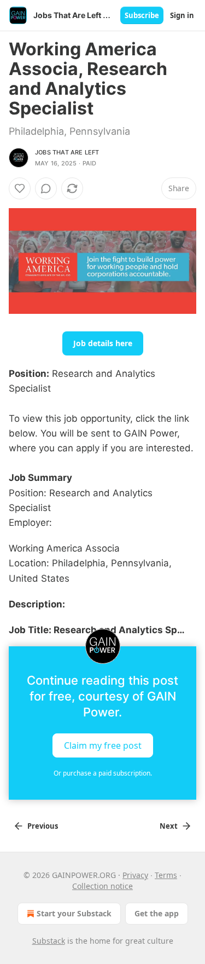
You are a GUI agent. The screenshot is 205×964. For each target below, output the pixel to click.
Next (169, 826)
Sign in (182, 15)
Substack (48, 941)
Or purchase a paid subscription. (103, 773)
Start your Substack (74, 913)
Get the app (156, 913)
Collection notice (102, 886)
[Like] (20, 188)
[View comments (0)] (46, 188)
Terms (166, 875)
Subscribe (142, 15)
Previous (42, 826)
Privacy (135, 875)
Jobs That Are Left (67, 152)
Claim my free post (103, 745)
